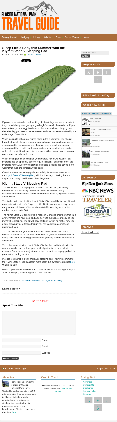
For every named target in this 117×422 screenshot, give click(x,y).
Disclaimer (88, 388)
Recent (95, 113)
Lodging (24, 37)
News (86, 37)
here (72, 262)
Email (45, 346)
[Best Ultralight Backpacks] (86, 154)
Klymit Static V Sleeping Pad (20, 175)
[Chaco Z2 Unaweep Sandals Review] (86, 132)
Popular (86, 113)
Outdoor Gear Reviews (31, 280)
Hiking (36, 37)
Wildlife (47, 37)
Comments (106, 113)
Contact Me (88, 385)
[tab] (86, 113)
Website (46, 352)
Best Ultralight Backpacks (99, 151)
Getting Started (8, 37)
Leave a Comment (34, 55)
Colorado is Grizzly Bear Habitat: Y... (102, 142)
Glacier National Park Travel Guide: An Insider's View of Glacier (28, 15)
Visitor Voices (71, 37)
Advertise (87, 382)
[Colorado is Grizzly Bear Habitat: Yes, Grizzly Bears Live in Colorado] (86, 143)
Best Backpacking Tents (99, 162)
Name (45, 340)
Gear (57, 37)
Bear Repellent (95, 119)
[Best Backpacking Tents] (86, 165)
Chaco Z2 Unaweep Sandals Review (100, 131)
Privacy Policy (89, 391)
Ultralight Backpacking (52, 280)
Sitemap (87, 394)
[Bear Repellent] (86, 121)
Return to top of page (15, 368)
